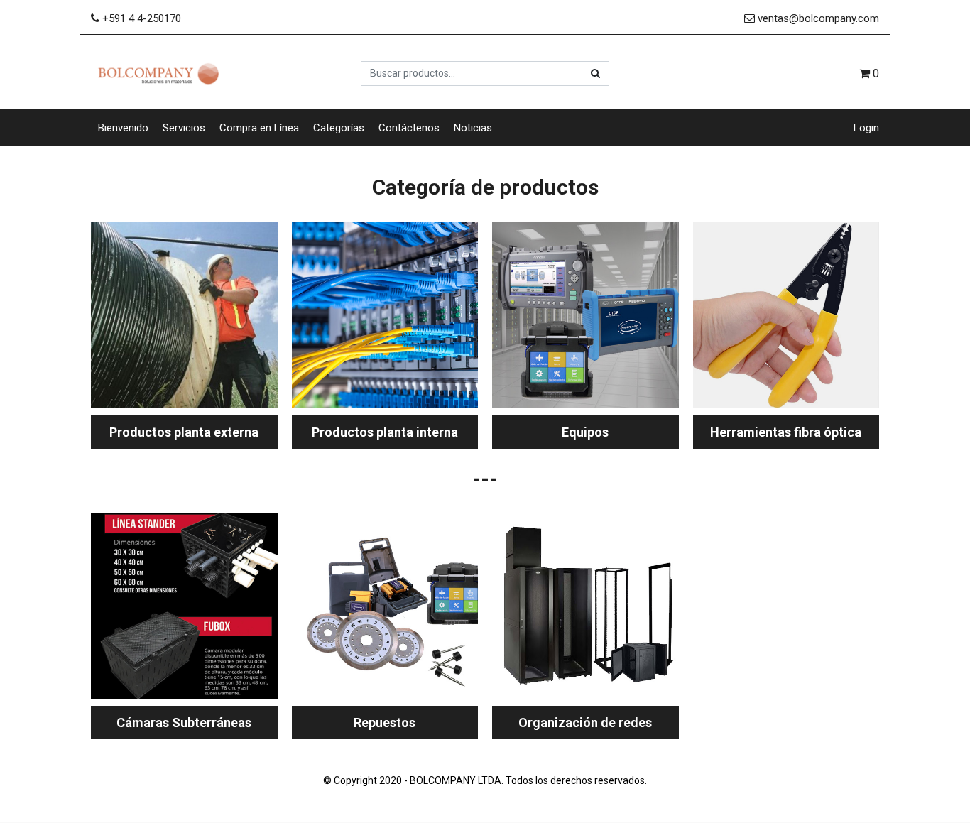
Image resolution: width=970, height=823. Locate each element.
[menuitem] (123, 128)
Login (866, 127)
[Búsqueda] (595, 73)
